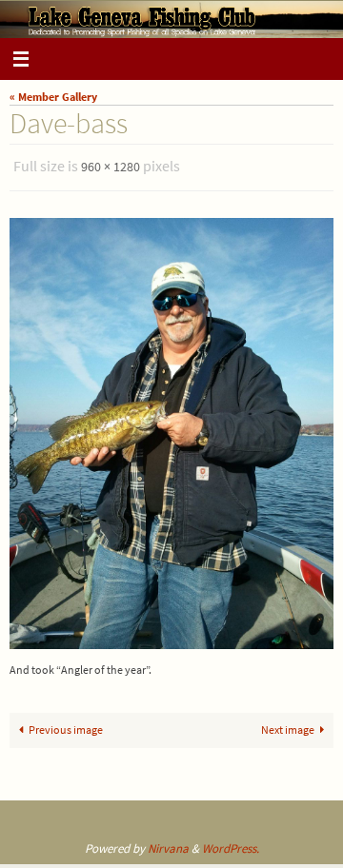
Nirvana (168, 844)
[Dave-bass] (171, 428)
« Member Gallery (53, 96)
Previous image (66, 725)
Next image (287, 725)
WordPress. (230, 844)
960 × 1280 (110, 165)
